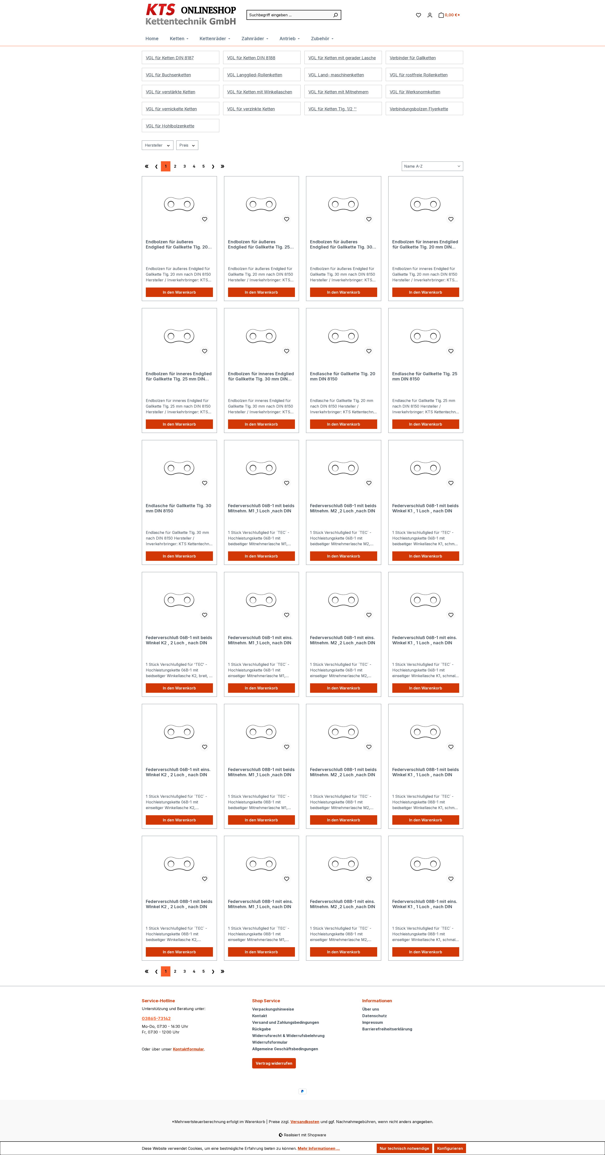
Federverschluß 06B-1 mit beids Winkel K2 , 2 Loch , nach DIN (179, 640)
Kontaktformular (188, 1049)
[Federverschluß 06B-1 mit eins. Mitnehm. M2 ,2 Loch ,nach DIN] (343, 599)
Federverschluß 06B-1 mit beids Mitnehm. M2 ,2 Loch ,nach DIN (343, 508)
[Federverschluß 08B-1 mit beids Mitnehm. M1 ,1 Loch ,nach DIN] (261, 731)
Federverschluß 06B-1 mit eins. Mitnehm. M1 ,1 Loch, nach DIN (260, 640)
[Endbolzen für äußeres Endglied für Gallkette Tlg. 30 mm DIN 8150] (343, 203)
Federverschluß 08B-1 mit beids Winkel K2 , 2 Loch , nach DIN (179, 904)
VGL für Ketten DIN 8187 (170, 57)
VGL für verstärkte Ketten (170, 91)
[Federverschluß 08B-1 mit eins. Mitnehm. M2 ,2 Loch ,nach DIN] (343, 863)
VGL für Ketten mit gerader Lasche (342, 57)
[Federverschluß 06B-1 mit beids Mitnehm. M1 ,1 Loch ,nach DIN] (261, 467)
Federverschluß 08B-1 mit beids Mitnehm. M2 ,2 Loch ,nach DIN (343, 772)
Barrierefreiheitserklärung (387, 1029)
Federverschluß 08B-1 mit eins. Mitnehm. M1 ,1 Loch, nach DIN (260, 904)
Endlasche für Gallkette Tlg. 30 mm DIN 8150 (178, 508)
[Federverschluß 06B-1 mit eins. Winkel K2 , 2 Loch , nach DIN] (179, 731)
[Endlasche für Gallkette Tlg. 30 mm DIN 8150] (179, 467)
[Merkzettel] (418, 15)
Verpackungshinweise (273, 1009)
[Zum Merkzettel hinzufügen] (204, 219)
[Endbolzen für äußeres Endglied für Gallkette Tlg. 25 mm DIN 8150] (261, 203)
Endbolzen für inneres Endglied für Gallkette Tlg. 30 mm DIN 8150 (261, 376)
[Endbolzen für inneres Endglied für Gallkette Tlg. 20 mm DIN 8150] (425, 203)
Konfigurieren (450, 1148)
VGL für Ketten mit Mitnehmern (338, 91)
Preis (184, 145)
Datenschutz (374, 1015)
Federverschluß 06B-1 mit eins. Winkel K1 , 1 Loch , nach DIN (424, 640)
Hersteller (154, 145)
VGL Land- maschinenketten (336, 74)
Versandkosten (304, 1121)
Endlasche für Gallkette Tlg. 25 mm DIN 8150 (424, 376)
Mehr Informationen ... (319, 1148)
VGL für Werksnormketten (415, 91)
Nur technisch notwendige (404, 1148)
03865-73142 (156, 1018)
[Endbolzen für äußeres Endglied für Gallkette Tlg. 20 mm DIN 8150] (179, 203)
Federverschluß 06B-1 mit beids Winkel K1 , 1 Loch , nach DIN (425, 508)
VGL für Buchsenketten (168, 74)
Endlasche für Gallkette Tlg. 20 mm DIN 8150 (342, 376)
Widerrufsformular (270, 1042)
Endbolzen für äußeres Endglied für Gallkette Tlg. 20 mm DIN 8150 (177, 244)
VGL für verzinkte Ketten (251, 108)
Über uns (370, 1009)
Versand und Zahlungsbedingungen (285, 1022)
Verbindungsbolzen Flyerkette (419, 108)
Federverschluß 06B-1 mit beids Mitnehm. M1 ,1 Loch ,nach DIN (261, 508)
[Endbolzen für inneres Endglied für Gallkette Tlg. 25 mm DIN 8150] (179, 335)
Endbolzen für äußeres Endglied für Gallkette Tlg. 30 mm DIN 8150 (341, 244)
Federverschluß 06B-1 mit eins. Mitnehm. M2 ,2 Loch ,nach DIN (342, 640)
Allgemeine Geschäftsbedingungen (285, 1048)
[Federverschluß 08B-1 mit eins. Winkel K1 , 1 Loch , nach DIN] (425, 863)
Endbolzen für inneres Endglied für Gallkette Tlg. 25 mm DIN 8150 (179, 376)
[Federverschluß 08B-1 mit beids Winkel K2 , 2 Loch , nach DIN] (179, 863)
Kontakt (259, 1015)
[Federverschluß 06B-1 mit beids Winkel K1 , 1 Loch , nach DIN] (425, 467)
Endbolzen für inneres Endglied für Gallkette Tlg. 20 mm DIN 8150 (425, 244)
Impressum (372, 1022)
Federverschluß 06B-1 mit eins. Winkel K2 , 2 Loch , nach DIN (178, 772)
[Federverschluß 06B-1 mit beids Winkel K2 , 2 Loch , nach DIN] (179, 599)
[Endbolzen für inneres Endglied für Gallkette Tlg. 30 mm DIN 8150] (261, 335)
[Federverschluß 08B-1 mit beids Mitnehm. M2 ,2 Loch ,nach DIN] (343, 731)
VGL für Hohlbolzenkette (170, 125)
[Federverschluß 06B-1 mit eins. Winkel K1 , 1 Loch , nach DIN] (425, 599)
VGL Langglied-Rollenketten (254, 74)
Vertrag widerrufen (274, 1063)
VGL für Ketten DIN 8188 (251, 57)
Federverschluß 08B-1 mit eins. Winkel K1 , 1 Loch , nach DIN (424, 904)
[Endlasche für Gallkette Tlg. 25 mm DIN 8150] (425, 335)
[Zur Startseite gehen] (189, 14)
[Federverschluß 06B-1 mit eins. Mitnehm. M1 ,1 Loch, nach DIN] (261, 599)
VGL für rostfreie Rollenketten (419, 74)
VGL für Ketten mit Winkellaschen (259, 91)
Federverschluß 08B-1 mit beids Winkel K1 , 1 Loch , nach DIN (425, 772)
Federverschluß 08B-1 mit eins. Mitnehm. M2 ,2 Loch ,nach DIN (342, 904)
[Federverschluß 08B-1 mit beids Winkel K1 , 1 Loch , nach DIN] (425, 731)
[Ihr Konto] (430, 15)
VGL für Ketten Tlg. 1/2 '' (332, 108)
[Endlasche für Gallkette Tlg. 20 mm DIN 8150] (343, 335)
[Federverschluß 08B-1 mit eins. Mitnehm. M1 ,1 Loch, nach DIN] (261, 863)
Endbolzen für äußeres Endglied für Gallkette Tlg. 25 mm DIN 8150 (259, 244)
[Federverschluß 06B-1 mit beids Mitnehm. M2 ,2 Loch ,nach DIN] (343, 467)
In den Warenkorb (179, 292)
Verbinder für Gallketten (413, 57)
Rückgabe (261, 1029)
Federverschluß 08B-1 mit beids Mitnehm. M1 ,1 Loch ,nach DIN (261, 772)
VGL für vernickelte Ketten (171, 108)
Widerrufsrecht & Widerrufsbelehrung (288, 1035)
